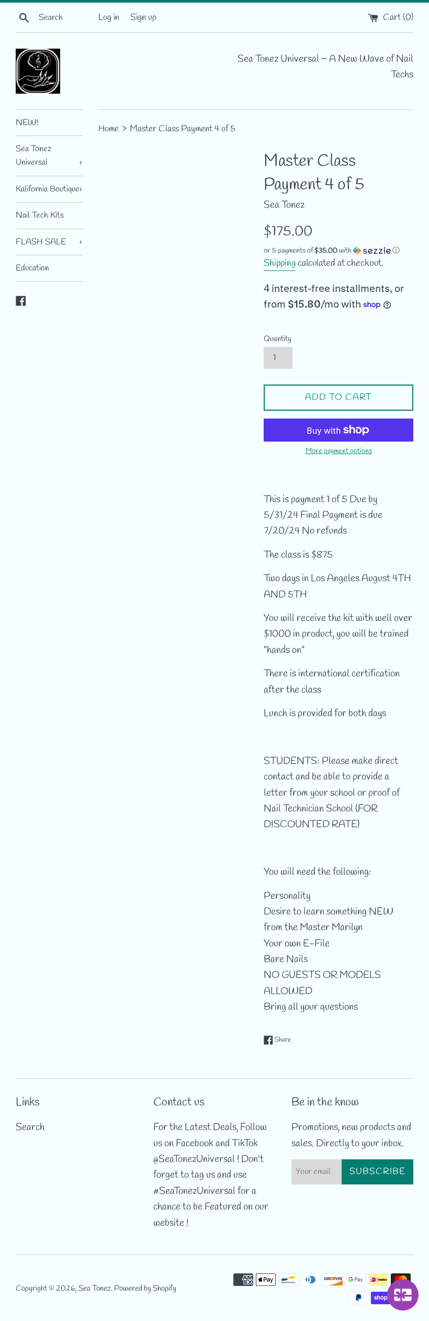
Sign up (143, 18)
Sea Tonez (94, 1288)
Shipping (280, 263)
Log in (108, 18)
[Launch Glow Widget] (403, 1295)
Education (32, 268)
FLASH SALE (49, 241)
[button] (338, 251)
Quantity (277, 339)
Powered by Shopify (145, 1288)
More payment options (339, 451)
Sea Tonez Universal (49, 155)
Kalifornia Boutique (49, 189)
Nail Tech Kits (40, 215)
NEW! (27, 122)
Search (30, 1127)
